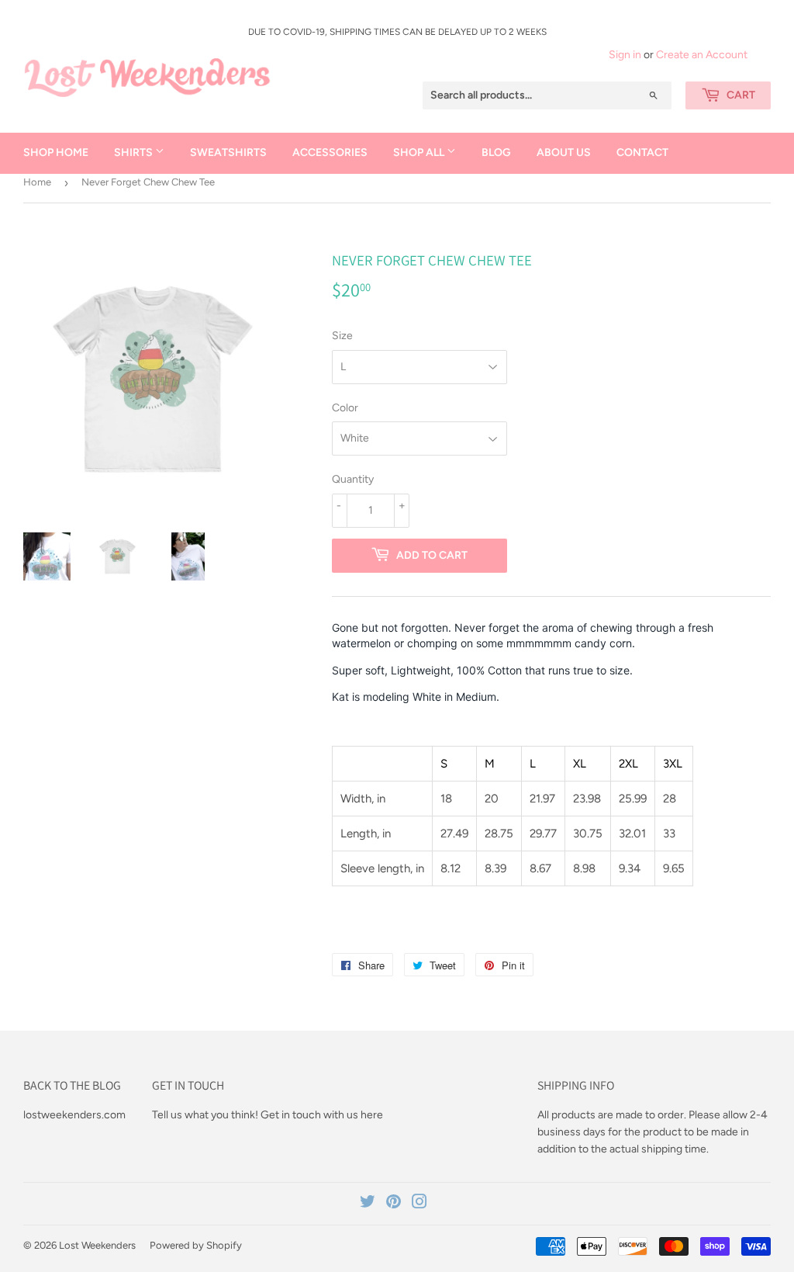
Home (37, 182)
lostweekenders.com (74, 1114)
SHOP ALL (420, 152)
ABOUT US (564, 152)
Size (342, 335)
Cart (739, 95)
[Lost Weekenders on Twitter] (367, 1204)
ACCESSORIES (330, 152)
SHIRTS (134, 152)
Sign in (625, 54)
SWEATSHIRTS (228, 152)
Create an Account (701, 54)
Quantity (353, 479)
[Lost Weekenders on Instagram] (419, 1204)
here (372, 1114)
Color (345, 407)
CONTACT (642, 152)
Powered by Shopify (196, 1245)
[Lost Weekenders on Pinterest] (393, 1204)
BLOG (496, 152)
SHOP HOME (55, 152)
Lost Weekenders (97, 1245)
